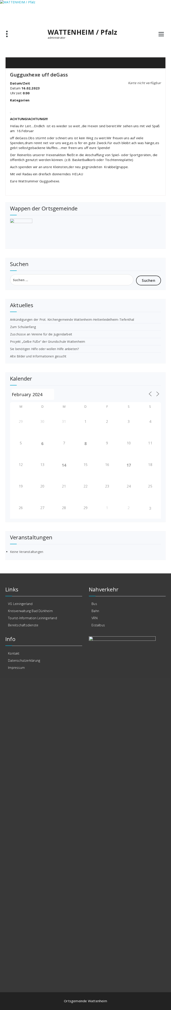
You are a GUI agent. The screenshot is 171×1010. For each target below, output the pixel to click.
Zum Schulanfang (23, 327)
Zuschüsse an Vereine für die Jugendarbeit (41, 334)
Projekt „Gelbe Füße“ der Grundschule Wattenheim (47, 341)
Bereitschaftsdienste (23, 625)
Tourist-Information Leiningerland (32, 618)
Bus (94, 604)
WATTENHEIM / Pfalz (82, 32)
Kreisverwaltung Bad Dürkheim (30, 611)
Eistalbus (98, 625)
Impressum (16, 667)
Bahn (95, 611)
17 (128, 465)
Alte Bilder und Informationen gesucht (38, 356)
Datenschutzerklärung (24, 660)
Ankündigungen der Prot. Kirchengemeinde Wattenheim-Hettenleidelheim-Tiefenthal (72, 319)
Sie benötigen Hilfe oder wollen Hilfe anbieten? (44, 349)
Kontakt (13, 653)
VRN (95, 618)
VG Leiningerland (20, 604)
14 (64, 465)
